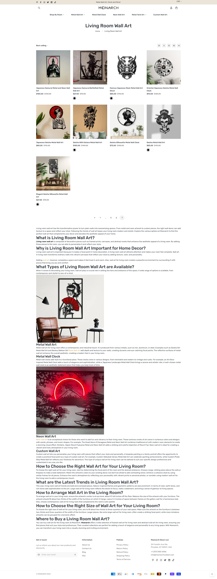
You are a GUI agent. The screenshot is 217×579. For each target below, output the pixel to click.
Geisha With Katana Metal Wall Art (87, 142)
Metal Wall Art (77, 15)
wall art (46, 260)
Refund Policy (122, 552)
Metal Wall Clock (99, 15)
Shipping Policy (123, 556)
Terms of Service (123, 559)
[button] (176, 7)
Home (97, 31)
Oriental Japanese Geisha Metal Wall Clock (162, 89)
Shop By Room (56, 15)
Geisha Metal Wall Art (156, 142)
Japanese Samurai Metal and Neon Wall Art (53, 89)
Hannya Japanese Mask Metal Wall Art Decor (126, 89)
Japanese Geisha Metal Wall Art (49, 142)
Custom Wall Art (160, 15)
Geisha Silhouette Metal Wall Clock (124, 142)
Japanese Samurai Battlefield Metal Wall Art (88, 89)
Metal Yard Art (138, 15)
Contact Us (86, 548)
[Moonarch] (108, 7)
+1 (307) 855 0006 (158, 552)
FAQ (83, 556)
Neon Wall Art (119, 15)
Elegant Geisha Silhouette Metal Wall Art (52, 195)
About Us (86, 545)
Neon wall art (41, 439)
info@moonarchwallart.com (162, 555)
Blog (84, 552)
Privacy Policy (122, 545)
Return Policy (122, 548)
